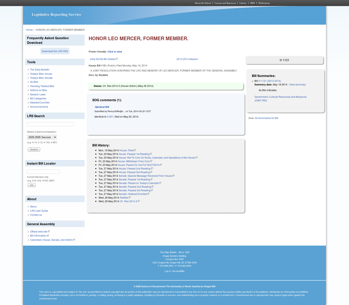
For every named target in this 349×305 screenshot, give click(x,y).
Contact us (36, 214)
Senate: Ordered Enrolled (134, 194)
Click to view (114, 51)
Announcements (39, 106)
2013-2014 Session (187, 59)
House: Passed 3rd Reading (135, 172)
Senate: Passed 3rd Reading (136, 190)
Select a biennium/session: (42, 131)
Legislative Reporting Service (56, 14)
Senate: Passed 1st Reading (135, 179)
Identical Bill (102, 107)
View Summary (297, 84)
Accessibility (178, 270)
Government (261, 96)
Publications (264, 3)
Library (243, 3)
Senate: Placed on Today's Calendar (140, 183)
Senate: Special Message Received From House (146, 175)
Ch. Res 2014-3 (130, 201)
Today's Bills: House (41, 73)
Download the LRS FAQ (55, 51)
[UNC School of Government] (121, 3)
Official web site (40, 231)
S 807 (110, 116)
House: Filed (128, 150)
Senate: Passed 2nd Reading (136, 186)
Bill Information (39, 235)
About (33, 206)
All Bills (34, 81)
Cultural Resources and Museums (288, 96)
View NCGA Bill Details (104, 59)
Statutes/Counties (39, 102)
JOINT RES (260, 100)
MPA (252, 3)
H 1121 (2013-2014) (270, 80)
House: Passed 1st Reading (135, 154)
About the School (203, 3)
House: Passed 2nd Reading (136, 168)
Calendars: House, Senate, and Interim (52, 239)
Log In (168, 270)
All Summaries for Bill (266, 118)
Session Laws (37, 94)
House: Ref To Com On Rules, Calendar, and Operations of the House (158, 157)
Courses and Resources (225, 3)
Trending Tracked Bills (42, 86)
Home (29, 29)
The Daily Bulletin (39, 69)
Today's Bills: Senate (41, 77)
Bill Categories (38, 98)
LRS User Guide (39, 210)
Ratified (125, 197)
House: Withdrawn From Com (135, 161)
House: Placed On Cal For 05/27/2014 (140, 164)
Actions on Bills (38, 90)
